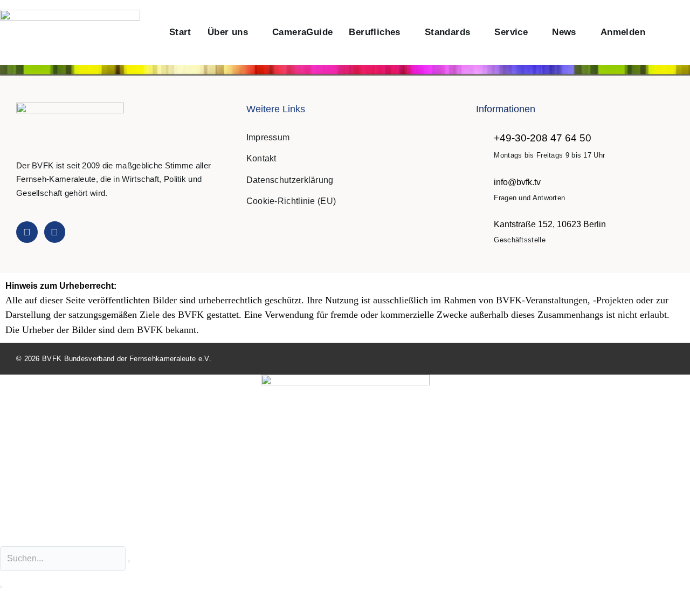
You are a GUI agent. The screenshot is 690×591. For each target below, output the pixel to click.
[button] (665, 33)
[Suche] (1, 587)
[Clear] (129, 561)
